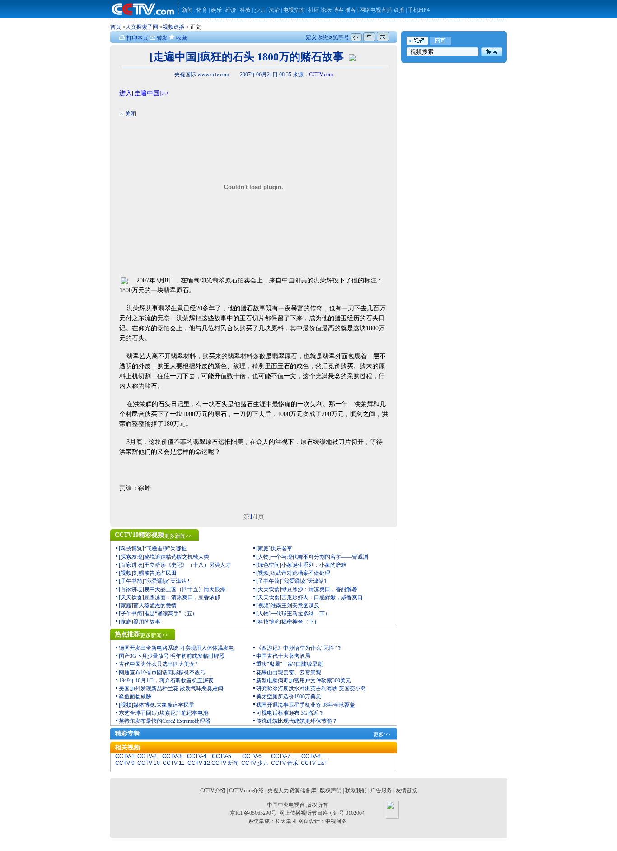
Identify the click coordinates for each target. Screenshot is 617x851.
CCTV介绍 (212, 790)
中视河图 (336, 821)
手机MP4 (419, 10)
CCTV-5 (221, 756)
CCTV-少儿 (254, 763)
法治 (274, 10)
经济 (231, 10)
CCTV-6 (252, 756)
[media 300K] (352, 57)
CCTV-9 (125, 763)
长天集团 (286, 821)
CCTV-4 (196, 756)
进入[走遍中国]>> (144, 93)
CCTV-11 (174, 763)
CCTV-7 (280, 756)
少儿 (259, 10)
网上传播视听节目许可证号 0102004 (322, 813)
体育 (201, 10)
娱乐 (216, 10)
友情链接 (406, 790)
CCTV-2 (147, 756)
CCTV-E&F (314, 763)
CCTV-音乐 (284, 763)
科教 (246, 10)
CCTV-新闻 (224, 763)
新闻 (187, 10)
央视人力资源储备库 (291, 790)
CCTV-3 (172, 756)
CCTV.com (321, 74)
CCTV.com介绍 (246, 790)
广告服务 (381, 790)
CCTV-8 (311, 756)
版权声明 (330, 790)
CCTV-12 (198, 763)
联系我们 (356, 790)
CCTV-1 (125, 756)
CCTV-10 (148, 763)
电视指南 (294, 10)
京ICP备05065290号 (253, 813)
